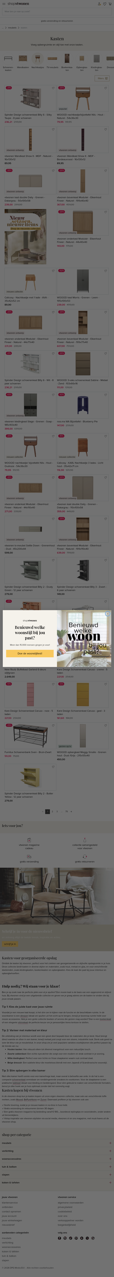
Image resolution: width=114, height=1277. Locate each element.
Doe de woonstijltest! (30, 653)
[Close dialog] (107, 613)
